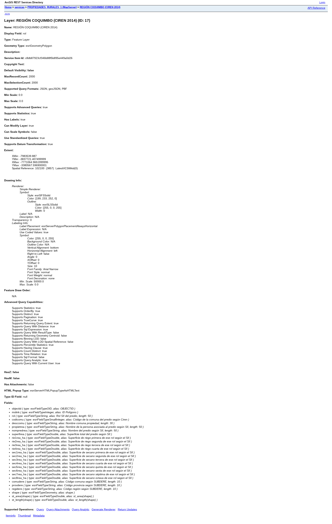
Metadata (39, 515)
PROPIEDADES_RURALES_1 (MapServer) (52, 7)
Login (322, 2)
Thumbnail (24, 515)
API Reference (316, 7)
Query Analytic (80, 509)
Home (8, 7)
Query (40, 509)
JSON (7, 14)
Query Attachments (58, 509)
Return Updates (127, 509)
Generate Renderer (103, 509)
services (19, 7)
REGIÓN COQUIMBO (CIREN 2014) (100, 7)
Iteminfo (11, 515)
